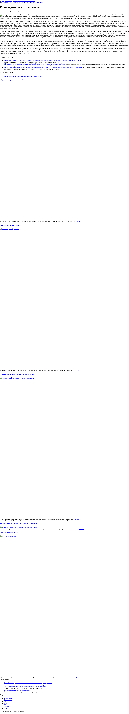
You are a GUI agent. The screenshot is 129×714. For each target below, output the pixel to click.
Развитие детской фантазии (9, 225)
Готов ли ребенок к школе (9, 532)
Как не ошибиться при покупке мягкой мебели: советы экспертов (25, 686)
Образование (8, 705)
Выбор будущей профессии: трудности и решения (17, 374)
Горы (5, 701)
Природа (6, 706)
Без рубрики (8, 698)
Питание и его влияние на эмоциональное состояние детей (63, 67)
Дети (5, 703)
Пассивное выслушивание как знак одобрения (50, 64)
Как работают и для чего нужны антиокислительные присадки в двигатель (28, 683)
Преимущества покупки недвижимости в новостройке (17, 1)
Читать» (78, 221)
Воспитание (8, 700)
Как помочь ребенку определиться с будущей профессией (61, 60)
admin (24, 12)
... (43, 685)
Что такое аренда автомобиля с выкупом (17, 690)
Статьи (6, 708)
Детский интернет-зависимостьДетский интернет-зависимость (21, 76)
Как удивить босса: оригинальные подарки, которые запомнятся (22, 2)
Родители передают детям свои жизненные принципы (18, 523)
